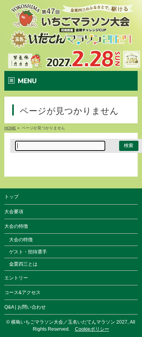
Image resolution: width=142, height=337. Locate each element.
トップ (11, 196)
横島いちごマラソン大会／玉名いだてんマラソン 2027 (69, 322)
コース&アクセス (22, 292)
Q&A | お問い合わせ (25, 307)
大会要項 (13, 211)
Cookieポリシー (92, 329)
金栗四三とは (23, 264)
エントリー (16, 278)
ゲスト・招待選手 (28, 252)
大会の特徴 (21, 239)
